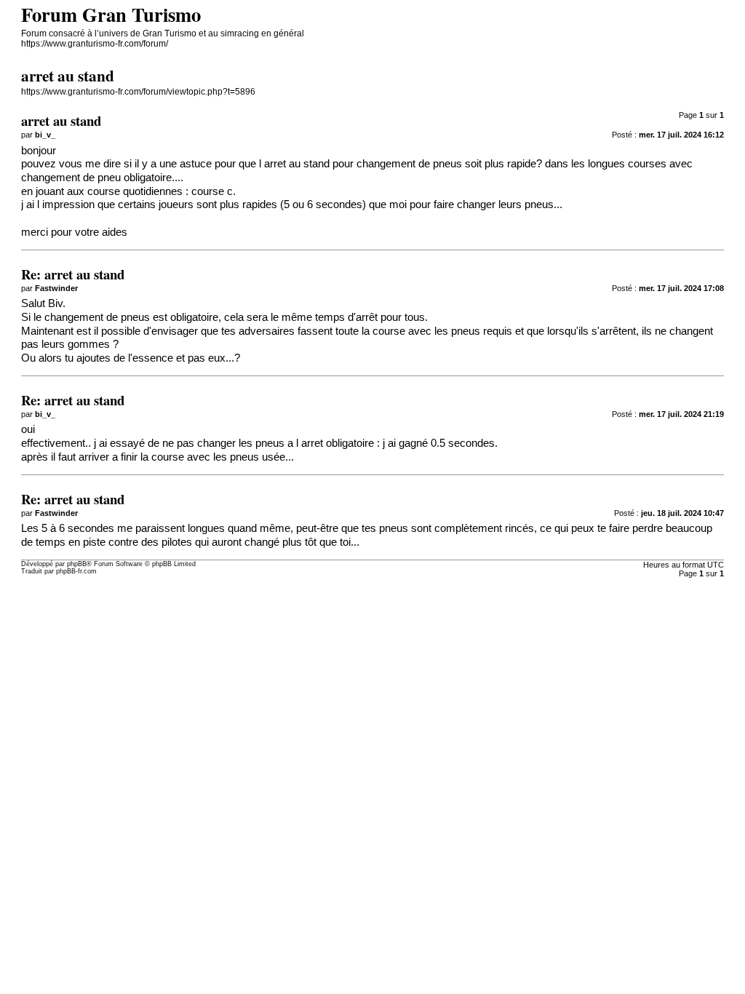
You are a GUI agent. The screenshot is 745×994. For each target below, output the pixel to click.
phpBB (77, 564)
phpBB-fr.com (76, 571)
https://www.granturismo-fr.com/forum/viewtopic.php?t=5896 (138, 92)
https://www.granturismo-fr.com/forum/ (94, 44)
